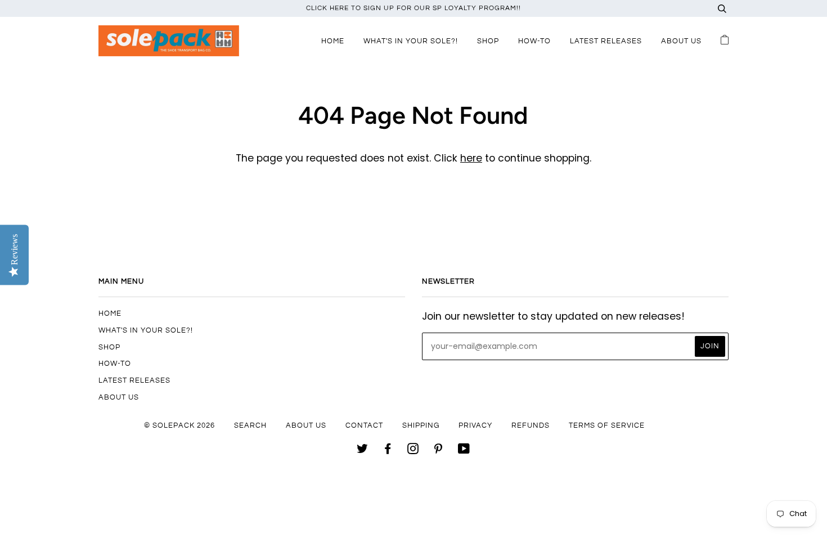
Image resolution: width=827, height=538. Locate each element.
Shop (488, 41)
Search (250, 425)
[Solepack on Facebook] (388, 451)
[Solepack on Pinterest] (438, 451)
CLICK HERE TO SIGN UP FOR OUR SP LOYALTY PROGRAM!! (413, 8)
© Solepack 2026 (179, 425)
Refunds (530, 425)
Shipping (420, 425)
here (471, 158)
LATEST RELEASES (606, 41)
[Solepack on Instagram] (413, 451)
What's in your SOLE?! (410, 41)
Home (332, 41)
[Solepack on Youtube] (464, 451)
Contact (364, 425)
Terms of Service (607, 425)
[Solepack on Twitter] (362, 451)
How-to (534, 41)
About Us (681, 41)
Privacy (475, 425)
